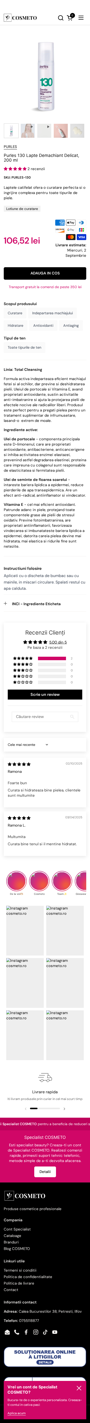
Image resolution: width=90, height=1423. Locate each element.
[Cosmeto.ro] (20, 18)
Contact (11, 1289)
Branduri (11, 1242)
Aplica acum (17, 1413)
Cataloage (12, 1235)
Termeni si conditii (20, 1270)
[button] (51, 18)
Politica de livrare (19, 1283)
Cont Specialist (17, 1229)
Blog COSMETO (17, 1248)
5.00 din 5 (58, 642)
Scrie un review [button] (45, 694)
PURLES (10, 146)
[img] (19, 764)
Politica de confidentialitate (28, 1276)
